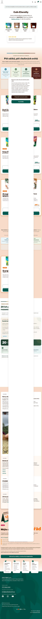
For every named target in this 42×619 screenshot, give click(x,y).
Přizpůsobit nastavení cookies (21, 96)
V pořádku (21, 101)
